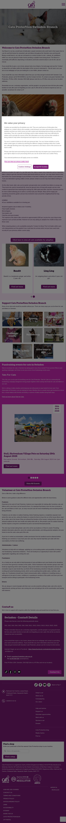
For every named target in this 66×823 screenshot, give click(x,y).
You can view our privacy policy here (17, 161)
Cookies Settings (24, 167)
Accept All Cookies (41, 167)
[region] (33, 144)
